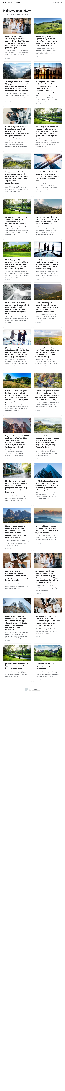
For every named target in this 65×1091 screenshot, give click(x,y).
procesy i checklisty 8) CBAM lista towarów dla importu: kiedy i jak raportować (16, 666)
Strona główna (57, 2)
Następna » (36, 689)
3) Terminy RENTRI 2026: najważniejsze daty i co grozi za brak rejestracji (47, 666)
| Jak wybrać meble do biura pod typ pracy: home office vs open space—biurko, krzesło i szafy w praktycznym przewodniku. (47, 221)
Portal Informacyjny (12, 2)
